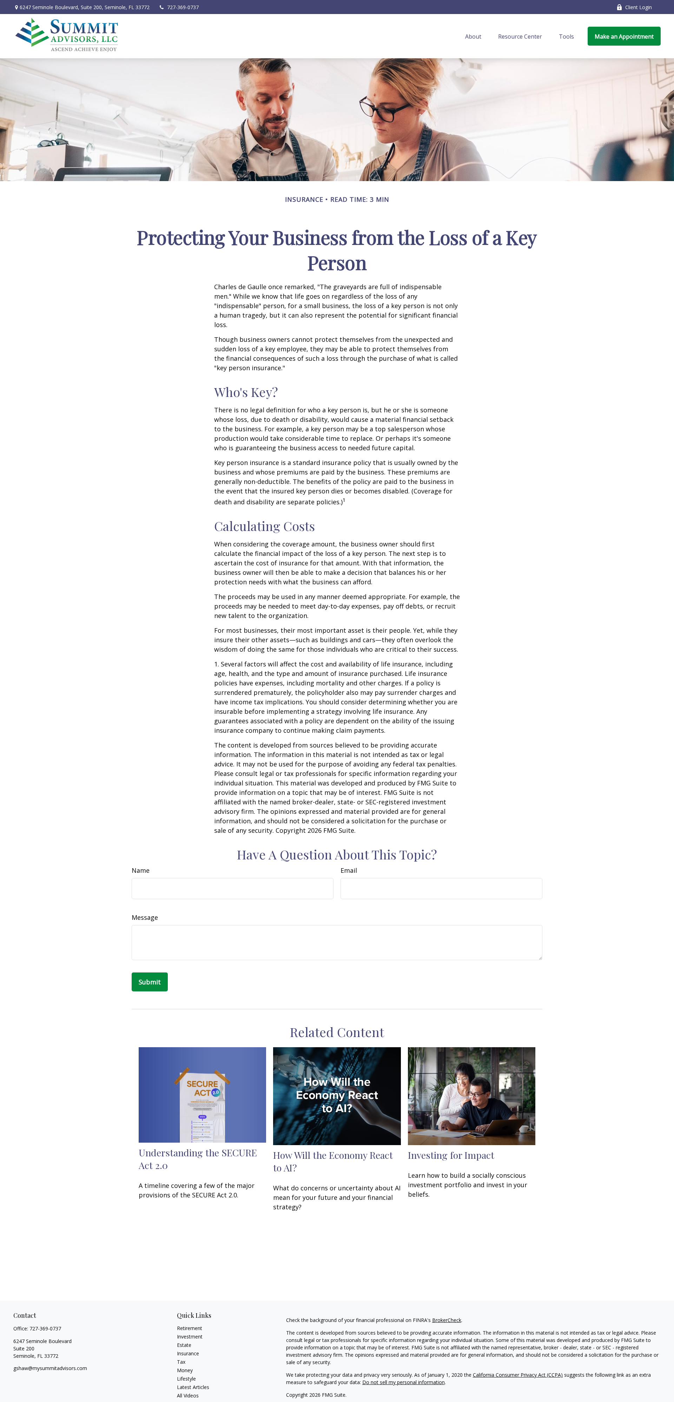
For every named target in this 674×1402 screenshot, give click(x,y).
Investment (190, 1336)
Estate (184, 1345)
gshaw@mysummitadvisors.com (50, 1368)
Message (145, 917)
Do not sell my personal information (403, 1382)
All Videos (188, 1395)
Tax (181, 1361)
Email (349, 870)
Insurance (188, 1353)
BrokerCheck (446, 1320)
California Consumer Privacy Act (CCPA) (518, 1374)
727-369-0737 (183, 7)
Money (185, 1370)
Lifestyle (186, 1378)
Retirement (189, 1328)
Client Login (638, 7)
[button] (473, 36)
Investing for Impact (451, 1155)
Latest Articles (193, 1387)
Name (141, 870)
